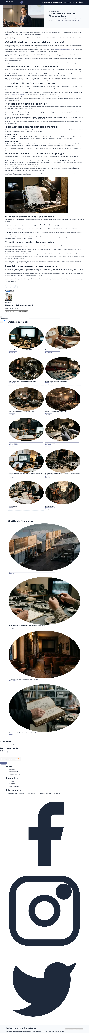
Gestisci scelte (79, 1029)
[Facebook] (44, 871)
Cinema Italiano (46, 2)
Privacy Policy (12, 785)
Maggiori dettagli (60, 1031)
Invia (7, 293)
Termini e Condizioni (14, 786)
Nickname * (2, 750)
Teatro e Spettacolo (13, 771)
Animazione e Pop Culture (15, 774)
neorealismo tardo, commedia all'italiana (64, 49)
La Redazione (12, 783)
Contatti (75, 2)
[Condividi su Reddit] (14, 286)
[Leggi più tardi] (17, 286)
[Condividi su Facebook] (6, 286)
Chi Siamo (11, 781)
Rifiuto (74, 1029)
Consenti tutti (68, 1029)
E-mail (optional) (4, 752)
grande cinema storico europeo (17, 94)
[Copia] (10, 286)
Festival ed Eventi (13, 773)
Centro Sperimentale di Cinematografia (71, 88)
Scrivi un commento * (5, 756)
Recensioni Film (67, 2)
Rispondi (3, 763)
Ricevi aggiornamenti (23, 311)
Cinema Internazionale (56, 2)
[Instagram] (44, 948)
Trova (81, 2)
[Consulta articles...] (21, 2)
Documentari (12, 769)
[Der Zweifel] (12, 2)
